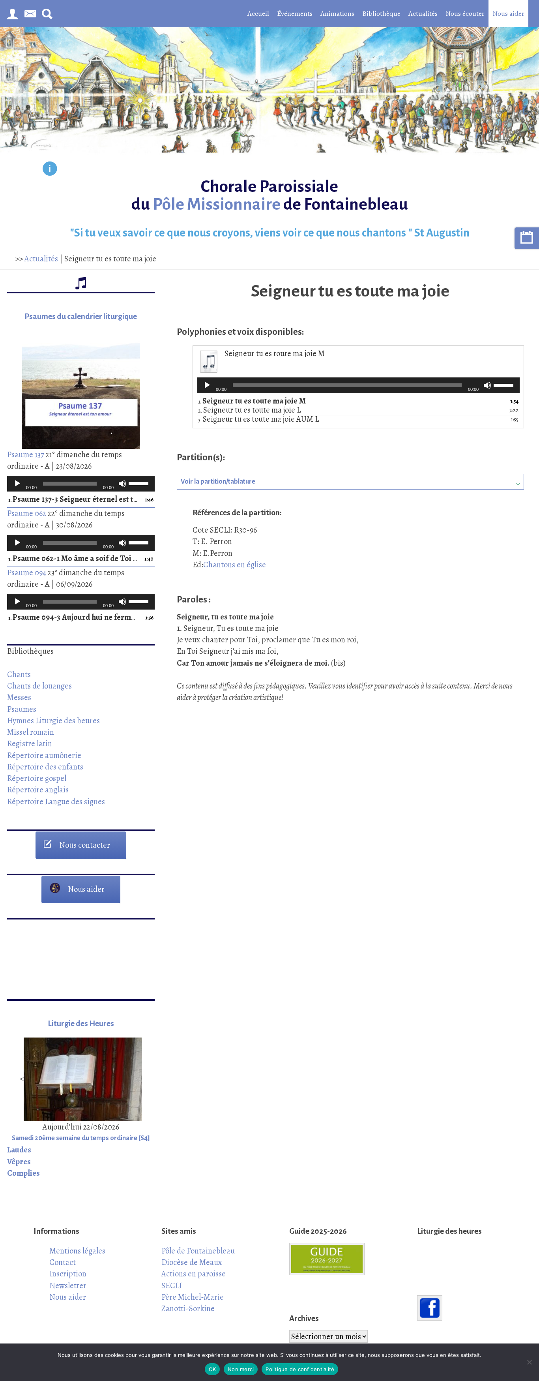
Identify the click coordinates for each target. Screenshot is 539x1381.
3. (258, 419)
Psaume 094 (26, 572)
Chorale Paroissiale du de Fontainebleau (269, 195)
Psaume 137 (25, 454)
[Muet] (122, 484)
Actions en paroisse (193, 1273)
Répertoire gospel (36, 778)
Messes (19, 697)
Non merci (241, 1369)
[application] (81, 484)
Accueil (258, 13)
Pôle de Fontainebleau (198, 1250)
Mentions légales (77, 1250)
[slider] (140, 483)
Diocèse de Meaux (191, 1262)
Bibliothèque (381, 13)
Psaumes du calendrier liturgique (80, 316)
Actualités (423, 13)
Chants (19, 674)
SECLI (171, 1285)
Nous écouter (465, 13)
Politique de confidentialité (300, 1369)
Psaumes (21, 709)
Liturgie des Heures (81, 1023)
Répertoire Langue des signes (56, 801)
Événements (295, 13)
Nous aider (508, 13)
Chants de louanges (39, 685)
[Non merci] (529, 1362)
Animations (337, 13)
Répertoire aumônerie (44, 755)
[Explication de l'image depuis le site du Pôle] (50, 170)
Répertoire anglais (38, 789)
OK (212, 1369)
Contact (62, 1262)
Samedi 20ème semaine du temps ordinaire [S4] (81, 1138)
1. (73, 499)
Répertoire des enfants (45, 766)
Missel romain (30, 731)
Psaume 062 (26, 513)
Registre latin (29, 743)
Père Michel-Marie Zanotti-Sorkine (192, 1302)
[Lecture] (17, 484)
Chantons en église (234, 564)
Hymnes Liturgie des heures (53, 720)
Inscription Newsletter (67, 1279)
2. (249, 410)
